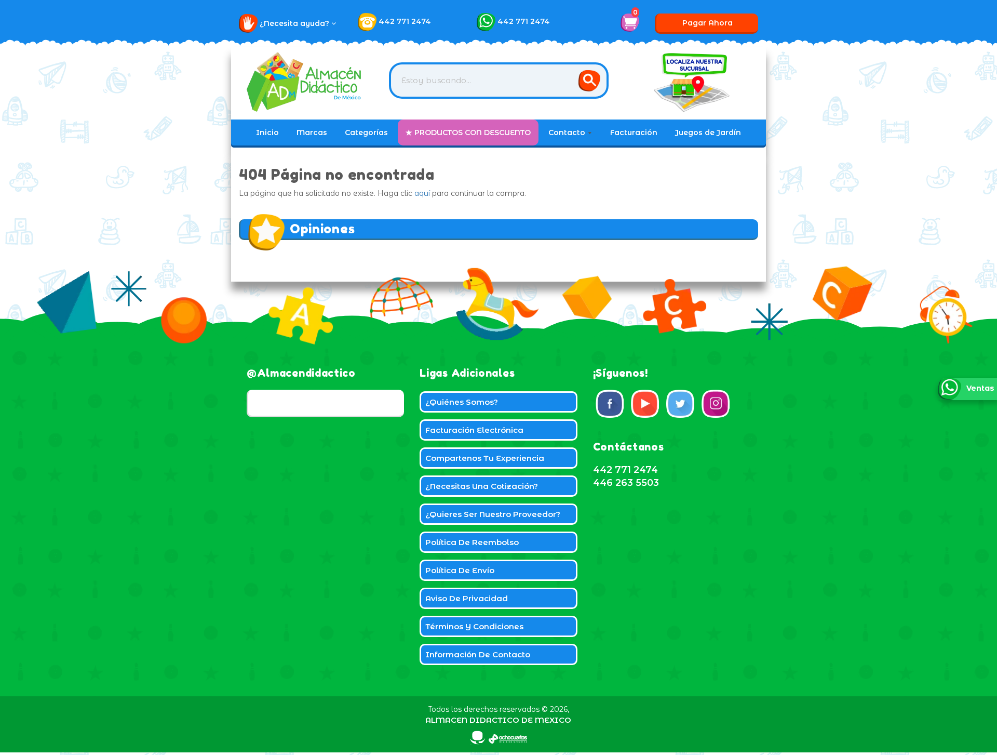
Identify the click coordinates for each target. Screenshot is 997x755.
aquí (422, 193)
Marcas (312, 132)
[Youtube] (645, 404)
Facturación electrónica (474, 430)
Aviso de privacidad (466, 598)
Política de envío (459, 570)
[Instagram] (716, 404)
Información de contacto (477, 654)
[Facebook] (610, 404)
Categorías (366, 132)
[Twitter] (680, 404)
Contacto (567, 132)
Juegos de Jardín (708, 132)
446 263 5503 (626, 482)
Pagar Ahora (707, 23)
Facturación (633, 132)
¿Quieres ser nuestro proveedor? (492, 514)
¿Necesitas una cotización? (481, 486)
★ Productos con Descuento (468, 132)
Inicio (267, 132)
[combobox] (499, 80)
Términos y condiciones (474, 626)
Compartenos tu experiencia (484, 458)
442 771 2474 (405, 21)
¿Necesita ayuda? (295, 23)
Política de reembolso (472, 542)
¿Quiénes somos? (461, 402)
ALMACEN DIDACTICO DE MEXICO (498, 720)
